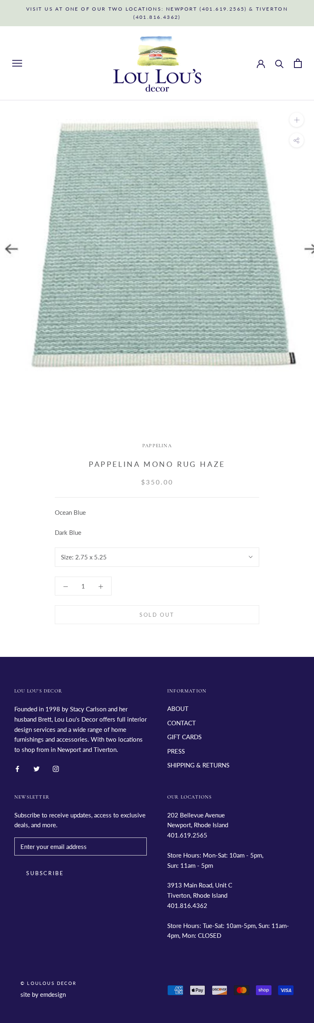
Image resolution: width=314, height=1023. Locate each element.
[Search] (279, 63)
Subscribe (45, 873)
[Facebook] (17, 768)
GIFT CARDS (184, 736)
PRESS (176, 751)
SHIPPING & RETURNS (198, 765)
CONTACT (181, 723)
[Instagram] (56, 768)
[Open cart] (298, 63)
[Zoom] (296, 120)
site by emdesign (43, 994)
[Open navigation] (17, 63)
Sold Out (157, 614)
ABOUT (177, 708)
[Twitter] (37, 768)
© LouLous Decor (48, 983)
